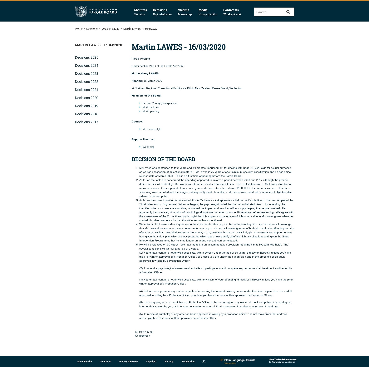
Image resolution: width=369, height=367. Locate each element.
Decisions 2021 (86, 90)
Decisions (92, 28)
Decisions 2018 (86, 114)
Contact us (232, 12)
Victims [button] (185, 12)
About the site (84, 361)
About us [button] (140, 12)
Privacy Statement (128, 361)
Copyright (151, 361)
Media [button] (208, 12)
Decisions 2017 (86, 122)
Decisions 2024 (86, 65)
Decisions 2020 (110, 28)
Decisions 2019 (86, 106)
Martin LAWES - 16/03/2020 (140, 28)
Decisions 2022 (86, 82)
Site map (169, 361)
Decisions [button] (162, 12)
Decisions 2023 (86, 74)
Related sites (188, 361)
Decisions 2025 (86, 57)
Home (78, 28)
